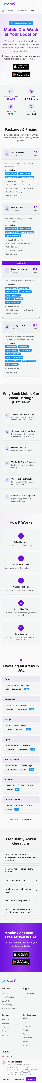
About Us (5, 1020)
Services (10, 11)
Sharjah (26, 1030)
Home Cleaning (8, 997)
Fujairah (26, 1041)
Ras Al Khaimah (28, 1038)
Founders (5, 1024)
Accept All (31, 1079)
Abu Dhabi (27, 1026)
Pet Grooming (7, 1005)
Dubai (25, 1023)
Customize (20, 1079)
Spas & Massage (8, 1008)
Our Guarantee (28, 993)
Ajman (25, 1034)
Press (4, 1031)
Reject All (6, 1079)
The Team (6, 1027)
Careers (5, 1035)
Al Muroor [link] (30, 11)
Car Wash (20, 11)
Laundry (5, 993)
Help (24, 997)
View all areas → (30, 1045)
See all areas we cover (19, 820)
